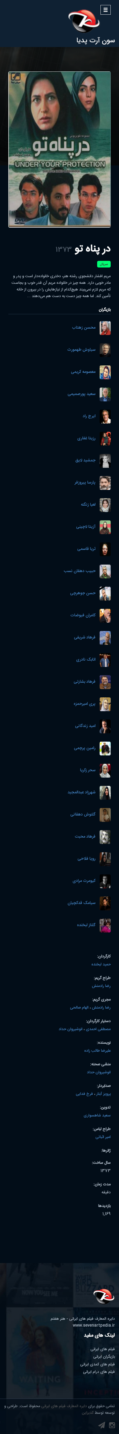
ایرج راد (89, 416)
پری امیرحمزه (84, 704)
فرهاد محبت (85, 837)
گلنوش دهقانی (82, 815)
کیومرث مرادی (84, 881)
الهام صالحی (79, 1007)
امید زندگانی (85, 726)
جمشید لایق (85, 461)
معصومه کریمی (83, 372)
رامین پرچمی (84, 748)
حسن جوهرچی (82, 593)
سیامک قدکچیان (81, 903)
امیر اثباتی (103, 1137)
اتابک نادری (85, 660)
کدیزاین (88, 1413)
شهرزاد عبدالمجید (81, 792)
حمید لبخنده (101, 964)
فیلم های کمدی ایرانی (97, 1364)
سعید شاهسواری (97, 1115)
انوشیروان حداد (70, 1029)
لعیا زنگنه (88, 505)
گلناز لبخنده (86, 925)
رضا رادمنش (101, 986)
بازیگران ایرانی (104, 1357)
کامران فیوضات (82, 615)
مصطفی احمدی (98, 1029)
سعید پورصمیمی (81, 394)
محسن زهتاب (83, 328)
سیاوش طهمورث (81, 350)
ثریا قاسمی (86, 549)
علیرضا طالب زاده (97, 1051)
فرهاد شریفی (84, 638)
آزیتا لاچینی (85, 527)
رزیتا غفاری (86, 438)
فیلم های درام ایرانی (99, 1372)
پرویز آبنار (103, 1094)
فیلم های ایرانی (102, 1349)
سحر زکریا (87, 770)
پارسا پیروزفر (85, 483)
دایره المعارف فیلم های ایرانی (64, 1406)
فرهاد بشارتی (84, 682)
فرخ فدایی (84, 1094)
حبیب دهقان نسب (79, 571)
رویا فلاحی (86, 859)
